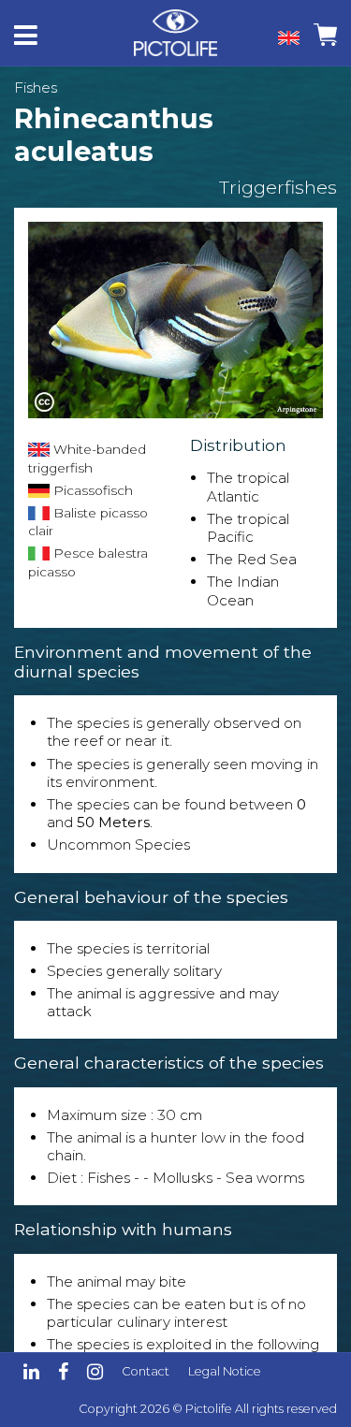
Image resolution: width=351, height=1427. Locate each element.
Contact (145, 1371)
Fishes (35, 87)
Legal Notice (224, 1371)
